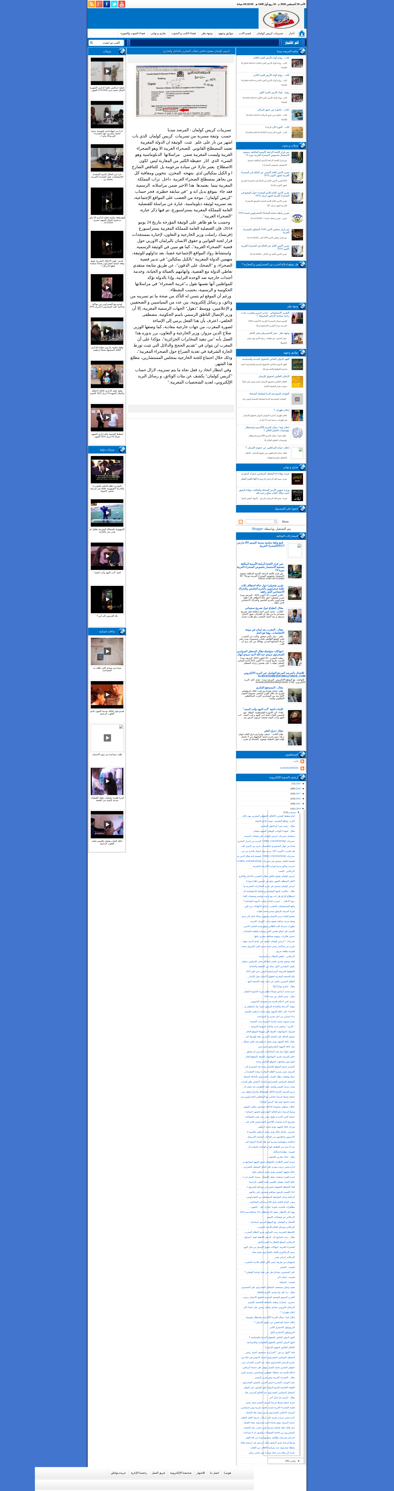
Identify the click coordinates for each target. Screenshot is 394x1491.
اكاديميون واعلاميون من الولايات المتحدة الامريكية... (270, 1137)
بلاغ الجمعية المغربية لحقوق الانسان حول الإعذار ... (270, 976)
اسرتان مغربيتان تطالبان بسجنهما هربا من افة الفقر (270, 1437)
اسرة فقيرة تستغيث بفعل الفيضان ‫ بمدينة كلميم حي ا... (268, 1177)
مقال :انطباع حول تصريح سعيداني (264, 608)
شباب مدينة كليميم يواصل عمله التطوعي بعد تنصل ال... (268, 1086)
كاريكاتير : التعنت (286, 871)
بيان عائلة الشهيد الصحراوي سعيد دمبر (276, 1046)
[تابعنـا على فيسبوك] (106, 4)
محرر (295, 761)
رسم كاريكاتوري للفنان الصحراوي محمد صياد (273, 1252)
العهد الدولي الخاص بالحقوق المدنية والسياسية (265, 359)
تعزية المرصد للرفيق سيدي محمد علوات (276, 911)
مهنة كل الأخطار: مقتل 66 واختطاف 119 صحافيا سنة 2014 (267, 1212)
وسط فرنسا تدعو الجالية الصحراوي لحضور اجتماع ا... (269, 1111)
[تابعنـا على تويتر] (114, 4)
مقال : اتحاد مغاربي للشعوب (281, 1157)
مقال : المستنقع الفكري (269, 687)
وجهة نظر (207, 33)
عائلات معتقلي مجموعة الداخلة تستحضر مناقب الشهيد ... (268, 1106)
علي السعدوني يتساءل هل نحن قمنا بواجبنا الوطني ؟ (270, 1272)
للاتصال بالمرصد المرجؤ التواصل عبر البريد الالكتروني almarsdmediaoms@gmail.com (274, 674)
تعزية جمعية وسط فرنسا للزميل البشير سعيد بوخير (270, 1402)
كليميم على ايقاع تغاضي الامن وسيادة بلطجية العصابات (269, 931)
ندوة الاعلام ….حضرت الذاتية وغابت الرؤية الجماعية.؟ (269, 901)
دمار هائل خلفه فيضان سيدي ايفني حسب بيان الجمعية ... (268, 1427)
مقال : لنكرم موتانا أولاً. (283, 986)
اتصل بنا (214, 1472)
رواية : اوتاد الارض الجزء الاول (274, 92)
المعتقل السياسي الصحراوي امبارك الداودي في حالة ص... (267, 1357)
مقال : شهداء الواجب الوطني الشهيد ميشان (274, 831)
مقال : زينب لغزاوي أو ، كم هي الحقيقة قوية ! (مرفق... (268, 1237)
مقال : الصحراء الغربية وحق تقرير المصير (275, 1377)
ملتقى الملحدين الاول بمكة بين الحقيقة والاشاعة (272, 966)
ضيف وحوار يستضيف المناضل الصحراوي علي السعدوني (268, 1287)
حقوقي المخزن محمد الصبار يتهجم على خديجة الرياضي (269, 1367)
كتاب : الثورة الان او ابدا (277, 127)
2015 (298, 803)
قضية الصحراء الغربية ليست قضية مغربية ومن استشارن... (267, 1407)
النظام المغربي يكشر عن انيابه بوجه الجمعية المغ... (270, 981)
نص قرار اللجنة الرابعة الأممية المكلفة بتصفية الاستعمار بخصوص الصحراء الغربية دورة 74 (266, 153)
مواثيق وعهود (225, 33)
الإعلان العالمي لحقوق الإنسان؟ (280, 1347)
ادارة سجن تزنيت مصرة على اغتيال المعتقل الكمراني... (268, 1167)
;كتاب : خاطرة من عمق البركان (273, 109)
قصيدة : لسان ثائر (286, 1277)
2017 (298, 793)
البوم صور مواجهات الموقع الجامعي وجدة (275, 1061)
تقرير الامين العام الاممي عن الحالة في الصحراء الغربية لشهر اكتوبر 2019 (265, 174)
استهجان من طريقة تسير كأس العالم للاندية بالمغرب (269, 1262)
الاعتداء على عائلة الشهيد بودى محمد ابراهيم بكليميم (270, 1011)
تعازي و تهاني (158, 33)
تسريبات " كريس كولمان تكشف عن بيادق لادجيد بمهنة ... (267, 941)
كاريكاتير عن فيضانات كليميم (281, 1217)
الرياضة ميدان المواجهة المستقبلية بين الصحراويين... (270, 1197)
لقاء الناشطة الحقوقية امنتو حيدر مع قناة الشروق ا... (270, 1187)
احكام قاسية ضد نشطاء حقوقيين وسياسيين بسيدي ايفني (268, 1372)
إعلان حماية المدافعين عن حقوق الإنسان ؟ (267, 447)
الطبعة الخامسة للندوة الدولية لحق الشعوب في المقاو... (268, 1387)
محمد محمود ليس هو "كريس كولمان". (277, 1101)
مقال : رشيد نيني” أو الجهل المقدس (278, 826)
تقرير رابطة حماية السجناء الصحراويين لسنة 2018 (263, 212)
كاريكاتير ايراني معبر (285, 1257)
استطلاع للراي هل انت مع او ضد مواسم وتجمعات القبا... (268, 896)
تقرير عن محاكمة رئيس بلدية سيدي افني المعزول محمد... (267, 946)
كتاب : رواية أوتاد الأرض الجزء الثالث (271, 57)
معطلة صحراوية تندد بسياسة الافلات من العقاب (272, 1447)
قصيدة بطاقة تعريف (285, 951)
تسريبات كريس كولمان (270, 33)
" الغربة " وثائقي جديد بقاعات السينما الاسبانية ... (271, 1026)
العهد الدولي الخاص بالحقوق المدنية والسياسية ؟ (272, 1337)
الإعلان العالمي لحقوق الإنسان (273, 376)
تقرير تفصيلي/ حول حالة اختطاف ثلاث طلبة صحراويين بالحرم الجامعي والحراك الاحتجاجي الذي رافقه (261, 588)
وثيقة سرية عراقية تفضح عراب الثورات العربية (272, 921)
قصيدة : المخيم (287, 1267)
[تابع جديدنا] (91, 4)
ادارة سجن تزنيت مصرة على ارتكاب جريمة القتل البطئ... (267, 1417)
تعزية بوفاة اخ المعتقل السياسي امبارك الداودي (265, 473)
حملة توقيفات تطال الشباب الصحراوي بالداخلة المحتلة (269, 1076)
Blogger (257, 528)
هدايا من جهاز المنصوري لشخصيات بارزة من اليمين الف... (267, 846)
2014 (298, 808)
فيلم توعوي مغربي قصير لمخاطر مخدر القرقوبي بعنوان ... (267, 961)
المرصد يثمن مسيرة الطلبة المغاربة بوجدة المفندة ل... (269, 1071)
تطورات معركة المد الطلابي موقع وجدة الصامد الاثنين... (268, 926)
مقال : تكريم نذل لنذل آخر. (282, 1397)
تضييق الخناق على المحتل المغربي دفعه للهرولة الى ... (269, 1036)
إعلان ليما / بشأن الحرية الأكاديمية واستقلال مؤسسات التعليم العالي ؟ (267, 429)
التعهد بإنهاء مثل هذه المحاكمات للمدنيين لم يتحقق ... (269, 1051)
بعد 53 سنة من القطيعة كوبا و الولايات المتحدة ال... (270, 1147)
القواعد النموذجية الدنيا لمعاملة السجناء (269, 393)
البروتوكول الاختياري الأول (282, 1332)
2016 (298, 798)
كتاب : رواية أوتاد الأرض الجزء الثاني (271, 75)
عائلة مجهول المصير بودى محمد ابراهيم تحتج (273, 1172)
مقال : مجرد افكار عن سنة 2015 (279, 996)
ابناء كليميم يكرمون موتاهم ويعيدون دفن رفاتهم (272, 1192)
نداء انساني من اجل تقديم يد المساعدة (276, 1016)
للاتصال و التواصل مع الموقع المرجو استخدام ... (271, 1222)
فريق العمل (158, 1472)
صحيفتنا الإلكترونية (181, 1472)
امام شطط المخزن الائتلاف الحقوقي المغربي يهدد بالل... (268, 816)
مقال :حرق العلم (273, 730)
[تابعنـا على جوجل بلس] (99, 4)
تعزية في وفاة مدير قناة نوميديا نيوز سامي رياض (272, 1452)
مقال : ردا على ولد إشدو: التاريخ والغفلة (276, 1292)
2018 (298, 788)
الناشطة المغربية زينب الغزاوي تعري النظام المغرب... (269, 1232)
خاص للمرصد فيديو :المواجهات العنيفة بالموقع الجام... (269, 1056)
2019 (298, 783)
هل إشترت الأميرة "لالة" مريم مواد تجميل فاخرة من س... (267, 851)
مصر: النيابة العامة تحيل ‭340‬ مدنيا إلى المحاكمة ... (271, 1202)
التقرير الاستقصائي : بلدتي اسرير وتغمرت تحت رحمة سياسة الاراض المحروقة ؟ (265, 314)
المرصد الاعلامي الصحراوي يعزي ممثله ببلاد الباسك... (269, 1412)
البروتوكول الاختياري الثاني (282, 1327)
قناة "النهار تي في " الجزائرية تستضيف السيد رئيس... (269, 1352)
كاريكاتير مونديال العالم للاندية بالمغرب (276, 1227)
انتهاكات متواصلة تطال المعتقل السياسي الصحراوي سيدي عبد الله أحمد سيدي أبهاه (260, 653)
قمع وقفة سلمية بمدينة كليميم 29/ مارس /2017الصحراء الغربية (260, 544)
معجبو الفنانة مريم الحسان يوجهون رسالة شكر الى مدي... (267, 916)
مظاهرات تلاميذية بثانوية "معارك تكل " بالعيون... (272, 1207)
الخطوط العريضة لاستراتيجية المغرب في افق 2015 (270, 971)
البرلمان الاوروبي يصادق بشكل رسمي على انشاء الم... (268, 1307)
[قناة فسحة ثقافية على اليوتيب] (121, 4)
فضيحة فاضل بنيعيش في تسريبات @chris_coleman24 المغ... (263, 861)
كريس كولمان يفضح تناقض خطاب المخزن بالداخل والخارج (267, 876)
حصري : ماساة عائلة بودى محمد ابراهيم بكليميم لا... (270, 1131)
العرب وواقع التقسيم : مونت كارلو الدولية (275, 821)
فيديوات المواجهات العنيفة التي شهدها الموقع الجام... (269, 1031)
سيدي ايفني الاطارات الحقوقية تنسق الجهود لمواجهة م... (268, 1162)
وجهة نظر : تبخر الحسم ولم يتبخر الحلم (269, 333)
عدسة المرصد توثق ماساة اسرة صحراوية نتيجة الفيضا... (268, 1422)
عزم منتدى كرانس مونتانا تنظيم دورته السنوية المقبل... (268, 991)
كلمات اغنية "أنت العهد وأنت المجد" (263, 709)
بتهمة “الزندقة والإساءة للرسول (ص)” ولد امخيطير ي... (268, 1006)
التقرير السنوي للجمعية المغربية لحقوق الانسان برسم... (268, 1297)
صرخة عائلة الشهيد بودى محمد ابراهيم (276, 1126)
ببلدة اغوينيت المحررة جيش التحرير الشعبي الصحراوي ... (267, 1382)
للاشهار (201, 1472)
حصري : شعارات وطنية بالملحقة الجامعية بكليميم (271, 1302)
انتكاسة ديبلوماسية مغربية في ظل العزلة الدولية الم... (269, 1142)
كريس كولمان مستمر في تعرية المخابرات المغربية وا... (268, 886)
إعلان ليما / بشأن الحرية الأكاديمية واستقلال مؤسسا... (269, 1317)
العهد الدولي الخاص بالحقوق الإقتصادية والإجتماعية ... (269, 1342)
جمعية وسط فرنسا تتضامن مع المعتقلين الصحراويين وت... (266, 1096)
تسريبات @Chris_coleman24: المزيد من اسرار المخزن (266, 841)
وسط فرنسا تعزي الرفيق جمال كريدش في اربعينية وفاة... (267, 1442)
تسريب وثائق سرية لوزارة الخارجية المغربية (274, 866)
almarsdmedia (289, 768)
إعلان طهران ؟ (281, 410)
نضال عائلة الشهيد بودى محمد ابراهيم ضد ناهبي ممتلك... (268, 1041)
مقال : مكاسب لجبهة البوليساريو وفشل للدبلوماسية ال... (268, 891)
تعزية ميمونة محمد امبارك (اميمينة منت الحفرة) (272, 1021)
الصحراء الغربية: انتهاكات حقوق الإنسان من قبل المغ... (268, 1247)
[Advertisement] (174, 18)
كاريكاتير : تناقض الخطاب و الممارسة (277, 956)
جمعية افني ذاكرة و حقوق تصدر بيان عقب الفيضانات (270, 1116)
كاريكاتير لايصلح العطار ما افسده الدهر (276, 1242)
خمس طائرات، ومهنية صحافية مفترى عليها (274, 936)
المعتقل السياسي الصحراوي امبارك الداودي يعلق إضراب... (267, 1081)
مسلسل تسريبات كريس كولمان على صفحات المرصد (269, 836)
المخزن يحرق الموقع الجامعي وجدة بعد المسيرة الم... (269, 1066)
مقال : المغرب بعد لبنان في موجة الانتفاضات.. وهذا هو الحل (264, 631)
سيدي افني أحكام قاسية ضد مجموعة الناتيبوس (273, 1001)
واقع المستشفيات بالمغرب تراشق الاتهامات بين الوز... (269, 906)
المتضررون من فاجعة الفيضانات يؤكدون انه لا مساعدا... (268, 1432)
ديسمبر (292, 812)
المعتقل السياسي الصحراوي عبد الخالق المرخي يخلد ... (268, 1392)
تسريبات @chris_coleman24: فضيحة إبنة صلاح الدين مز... (265, 856)
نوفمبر (292, 1461)
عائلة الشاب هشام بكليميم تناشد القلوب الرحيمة (272, 1182)
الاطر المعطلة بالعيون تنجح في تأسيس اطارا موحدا (270, 881)
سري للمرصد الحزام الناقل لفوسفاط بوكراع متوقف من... (267, 1091)
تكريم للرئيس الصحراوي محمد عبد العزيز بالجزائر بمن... (267, 1362)
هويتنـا (227, 1472)
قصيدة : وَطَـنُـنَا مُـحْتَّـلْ (284, 1152)
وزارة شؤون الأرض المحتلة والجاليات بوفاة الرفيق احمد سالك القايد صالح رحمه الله (264, 491)
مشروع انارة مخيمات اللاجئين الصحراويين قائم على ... (269, 1121)
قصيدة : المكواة (287, 1282)
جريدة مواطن (118, 1472)
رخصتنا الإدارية (139, 1472)
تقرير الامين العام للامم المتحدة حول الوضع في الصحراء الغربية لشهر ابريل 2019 (265, 194)
